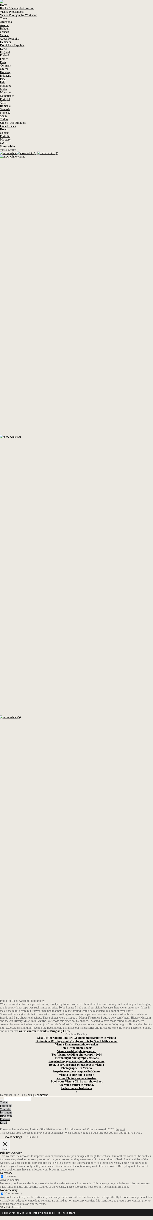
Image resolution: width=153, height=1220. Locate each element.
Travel (3, 18)
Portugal (5, 99)
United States (8, 126)
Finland (4, 55)
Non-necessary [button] (9, 1190)
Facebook (6, 1105)
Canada (4, 31)
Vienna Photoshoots (12, 11)
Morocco (5, 92)
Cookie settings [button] (13, 1137)
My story (5, 139)
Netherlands (7, 95)
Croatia (4, 35)
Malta (3, 89)
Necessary (10, 1176)
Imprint (120, 1129)
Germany (5, 65)
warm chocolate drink (33, 1031)
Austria (4, 25)
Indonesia (5, 75)
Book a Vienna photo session (17, 8)
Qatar (3, 102)
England (5, 52)
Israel (3, 79)
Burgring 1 (57, 1031)
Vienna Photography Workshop (18, 15)
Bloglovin (6, 1115)
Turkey (4, 119)
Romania (5, 105)
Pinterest (5, 1119)
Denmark (5, 42)
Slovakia (5, 109)
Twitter (4, 1102)
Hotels (4, 129)
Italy (2, 82)
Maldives (5, 85)
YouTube (5, 1109)
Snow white (7, 146)
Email (3, 1122)
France (4, 58)
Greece (4, 68)
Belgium (5, 28)
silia (30, 1094)
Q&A (3, 142)
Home (3, 5)
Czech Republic (9, 38)
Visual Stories (8, 149)
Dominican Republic (12, 45)
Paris (3, 62)
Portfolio (5, 136)
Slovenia (5, 112)
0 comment (41, 1094)
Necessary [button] (6, 1172)
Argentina (6, 21)
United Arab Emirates (13, 122)
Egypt (3, 48)
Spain (3, 116)
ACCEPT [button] (32, 1137)
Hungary (5, 72)
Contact (4, 132)
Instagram (6, 1112)
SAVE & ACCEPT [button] (11, 1207)
